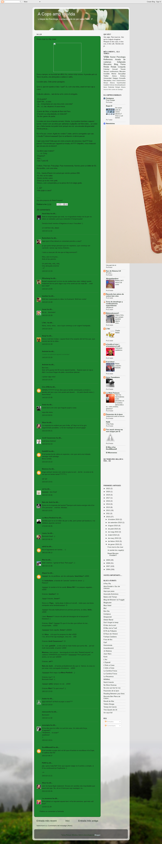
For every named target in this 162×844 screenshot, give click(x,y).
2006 (108, 569)
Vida (106, 56)
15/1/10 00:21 (47, 431)
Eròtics (122, 76)
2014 (108, 504)
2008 (108, 563)
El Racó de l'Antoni (111, 634)
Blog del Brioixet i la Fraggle (114, 600)
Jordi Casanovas (49, 438)
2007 (108, 566)
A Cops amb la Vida (56, 14)
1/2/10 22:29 (46, 807)
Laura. (44, 533)
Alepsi (44, 573)
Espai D (109, 106)
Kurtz (105, 657)
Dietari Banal (108, 620)
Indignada (121, 62)
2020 (108, 492)
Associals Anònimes (111, 594)
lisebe (44, 699)
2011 (108, 513)
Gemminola (108, 645)
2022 (108, 488)
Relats (106, 67)
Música (112, 83)
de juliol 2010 (113, 529)
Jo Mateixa (108, 651)
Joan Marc (107, 654)
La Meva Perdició (49, 518)
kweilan (45, 296)
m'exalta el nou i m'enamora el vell (113, 345)
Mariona (45, 469)
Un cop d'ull (108, 713)
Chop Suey (110, 424)
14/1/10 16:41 (47, 329)
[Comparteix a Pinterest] (66, 204)
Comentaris (111, 726)
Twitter (106, 76)
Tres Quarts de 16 (110, 710)
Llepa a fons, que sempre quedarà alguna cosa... (119, 319)
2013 (108, 507)
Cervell (115, 69)
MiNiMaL (107, 679)
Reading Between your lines (114, 694)
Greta (44, 405)
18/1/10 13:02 (47, 691)
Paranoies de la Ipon (114, 414)
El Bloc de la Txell (110, 628)
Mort (110, 89)
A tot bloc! (110, 362)
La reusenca (47, 798)
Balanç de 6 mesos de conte (119, 282)
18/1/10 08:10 (47, 539)
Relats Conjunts (118, 67)
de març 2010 (113, 538)
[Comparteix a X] (62, 204)
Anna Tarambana (113, 377)
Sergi (44, 336)
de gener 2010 (114, 544)
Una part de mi (111, 265)
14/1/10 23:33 (47, 357)
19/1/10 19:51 (47, 740)
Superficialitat (121, 83)
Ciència (111, 85)
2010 (108, 517)
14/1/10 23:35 (47, 397)
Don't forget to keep (111, 622)
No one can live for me (112, 688)
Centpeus (110, 98)
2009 (108, 560)
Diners (123, 87)
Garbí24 (45, 451)
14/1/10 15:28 (47, 315)
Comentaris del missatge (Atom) (60, 826)
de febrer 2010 (114, 541)
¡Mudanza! (109, 307)
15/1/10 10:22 (47, 462)
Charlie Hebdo (117, 332)
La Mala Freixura (112, 393)
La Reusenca (108, 676)
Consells (122, 78)
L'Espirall (107, 662)
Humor (113, 57)
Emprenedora (121, 80)
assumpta (46, 725)
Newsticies (110, 123)
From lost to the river (115, 547)
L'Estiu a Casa (109, 665)
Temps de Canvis (110, 707)
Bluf (105, 608)
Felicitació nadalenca (118, 349)
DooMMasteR (47, 747)
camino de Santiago (117, 89)
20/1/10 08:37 (47, 756)
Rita (43, 560)
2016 (108, 501)
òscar (44, 309)
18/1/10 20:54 (47, 705)
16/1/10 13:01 (47, 510)
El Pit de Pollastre (110, 631)
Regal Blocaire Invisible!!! (113, 554)
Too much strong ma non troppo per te (114, 430)
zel (43, 489)
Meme (113, 74)
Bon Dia (106, 611)
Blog (116, 64)
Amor (114, 80)
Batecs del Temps (110, 597)
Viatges (115, 78)
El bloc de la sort (110, 625)
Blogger (97, 835)
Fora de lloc (108, 639)
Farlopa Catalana (110, 637)
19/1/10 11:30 (47, 718)
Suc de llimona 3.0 (113, 271)
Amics (114, 76)
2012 (108, 510)
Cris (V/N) (46, 387)
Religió (117, 87)
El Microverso (111, 453)
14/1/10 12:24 (47, 271)
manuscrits (46, 712)
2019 (108, 495)
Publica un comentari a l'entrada (52, 811)
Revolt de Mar (109, 701)
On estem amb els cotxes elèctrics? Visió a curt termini (119, 113)
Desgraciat (108, 617)
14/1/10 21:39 (47, 344)
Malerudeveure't (112, 313)
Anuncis (106, 89)
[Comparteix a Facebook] (64, 204)
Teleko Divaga (109, 704)
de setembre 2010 (115, 522)
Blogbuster (108, 603)
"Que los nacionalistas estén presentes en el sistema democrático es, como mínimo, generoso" (115, 402)
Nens (105, 87)
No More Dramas (110, 685)
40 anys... (109, 273)
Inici (67, 821)
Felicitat (106, 69)
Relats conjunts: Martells (118, 365)
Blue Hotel (107, 605)
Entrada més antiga (88, 821)
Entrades (110, 722)
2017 (108, 498)
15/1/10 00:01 (47, 415)
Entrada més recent (47, 821)
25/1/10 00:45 (47, 791)
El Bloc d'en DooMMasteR (111, 448)
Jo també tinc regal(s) (116, 550)
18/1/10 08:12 (47, 552)
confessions (114, 71)
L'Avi (108, 329)
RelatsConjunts (57, 200)
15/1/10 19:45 (47, 495)
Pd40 (44, 763)
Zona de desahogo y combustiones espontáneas (114, 303)
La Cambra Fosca (110, 671)
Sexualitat (121, 74)
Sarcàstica (107, 80)
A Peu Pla (107, 583)
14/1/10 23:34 (47, 380)
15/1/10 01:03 (47, 444)
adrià (44, 546)
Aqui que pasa (109, 591)
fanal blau (46, 213)
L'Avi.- (44, 323)
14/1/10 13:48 (47, 302)
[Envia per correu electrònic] (57, 204)
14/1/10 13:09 (47, 289)
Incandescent (109, 648)
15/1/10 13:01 (47, 482)
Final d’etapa (110, 100)
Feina (123, 64)
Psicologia (121, 57)
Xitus (44, 422)
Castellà (106, 85)
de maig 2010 (113, 532)
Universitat (107, 78)
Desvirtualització (120, 85)
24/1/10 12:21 (47, 776)
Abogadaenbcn (112, 278)
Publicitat (111, 87)
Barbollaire (46, 238)
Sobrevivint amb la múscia (115, 416)
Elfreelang (46, 278)
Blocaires (107, 64)
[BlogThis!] (60, 204)
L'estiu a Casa (109, 668)
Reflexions (108, 59)
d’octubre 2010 (114, 519)
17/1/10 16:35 (47, 526)
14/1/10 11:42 (47, 231)
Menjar (106, 83)
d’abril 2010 (112, 535)
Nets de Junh (47, 502)
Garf (105, 642)
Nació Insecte (109, 682)
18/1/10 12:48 (47, 566)
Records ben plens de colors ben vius (115, 295)
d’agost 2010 (113, 526)
